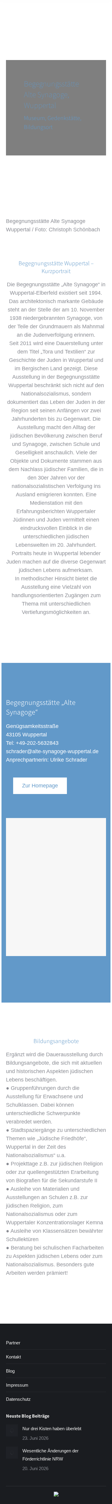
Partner (13, 1342)
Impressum (17, 1385)
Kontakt (13, 1356)
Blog (10, 1370)
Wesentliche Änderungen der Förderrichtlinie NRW (50, 1454)
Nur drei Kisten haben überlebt (51, 1428)
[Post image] (12, 1430)
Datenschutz (18, 1399)
